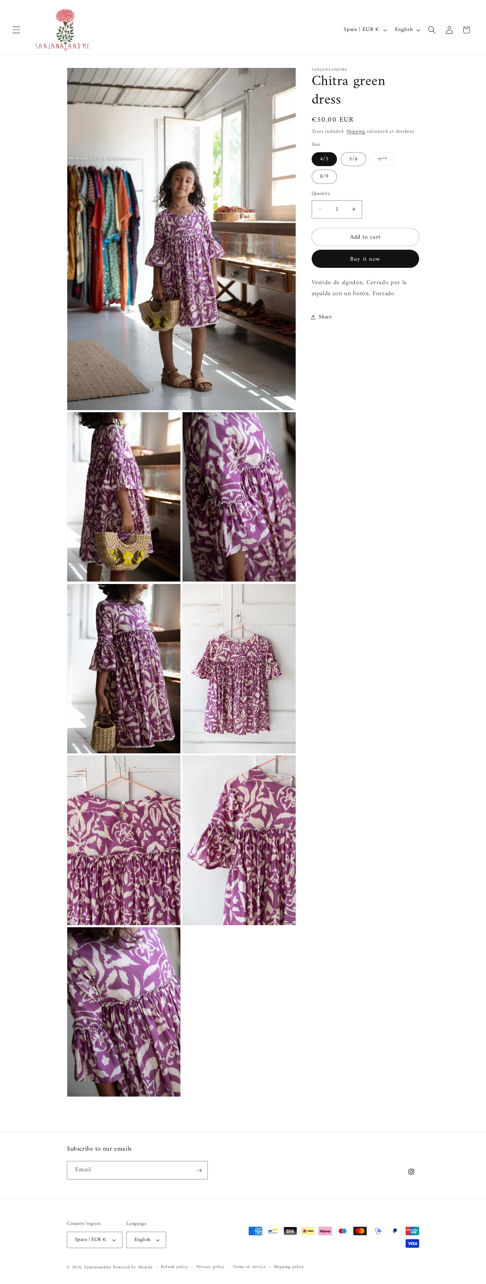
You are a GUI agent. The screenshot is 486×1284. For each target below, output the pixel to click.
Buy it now (365, 259)
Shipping (356, 131)
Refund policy (174, 1267)
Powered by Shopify (133, 1267)
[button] (16, 29)
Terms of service (249, 1267)
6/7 (386, 160)
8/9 (324, 176)
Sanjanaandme (98, 1267)
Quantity (321, 194)
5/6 (353, 159)
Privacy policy (210, 1267)
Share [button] (325, 317)
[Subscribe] (198, 1170)
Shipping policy (289, 1267)
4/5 (324, 159)
